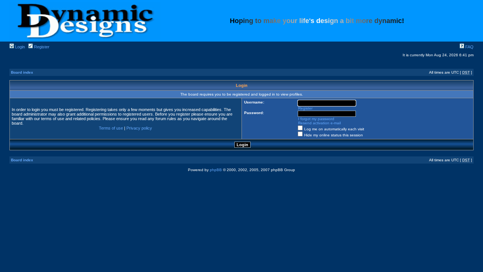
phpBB (216, 170)
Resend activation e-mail (319, 123)
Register (41, 47)
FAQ (469, 47)
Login (19, 47)
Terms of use (111, 128)
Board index (22, 72)
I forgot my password (316, 119)
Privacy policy (139, 128)
